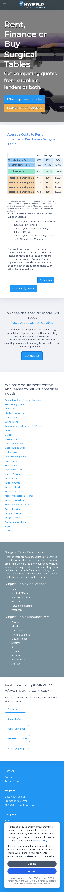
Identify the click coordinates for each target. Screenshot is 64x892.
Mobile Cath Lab (13, 487)
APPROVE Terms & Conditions (20, 805)
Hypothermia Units (14, 469)
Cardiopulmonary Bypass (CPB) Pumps (23, 426)
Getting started (15, 709)
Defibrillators (11, 434)
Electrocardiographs (15, 443)
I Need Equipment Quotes (24, 99)
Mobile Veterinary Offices (17, 504)
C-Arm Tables (11, 417)
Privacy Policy (40, 840)
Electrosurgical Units (15, 447)
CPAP (7, 430)
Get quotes (46, 280)
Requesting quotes (17, 738)
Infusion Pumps (12, 482)
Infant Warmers (12, 478)
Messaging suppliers (18, 748)
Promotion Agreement (16, 800)
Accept (32, 871)
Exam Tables (11, 465)
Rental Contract (13, 781)
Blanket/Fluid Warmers (16, 413)
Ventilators (10, 530)
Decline (32, 863)
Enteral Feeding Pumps (16, 456)
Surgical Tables (12, 517)
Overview (9, 777)
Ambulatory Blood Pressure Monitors (23, 400)
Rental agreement (16, 728)
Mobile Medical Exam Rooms (19, 495)
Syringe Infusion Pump (16, 522)
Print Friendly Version (23, 288)
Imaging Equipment (14, 474)
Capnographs (11, 421)
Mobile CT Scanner (14, 491)
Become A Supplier (15, 796)
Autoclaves (10, 408)
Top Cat (8, 526)
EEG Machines (12, 439)
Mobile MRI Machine (15, 500)
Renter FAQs (14, 719)
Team (8, 820)
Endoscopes (11, 452)
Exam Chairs (11, 461)
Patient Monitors (13, 509)
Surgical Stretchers (14, 513)
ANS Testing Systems (15, 404)
